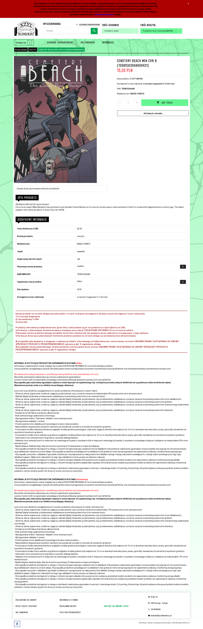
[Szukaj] (94, 31)
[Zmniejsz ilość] (119, 102)
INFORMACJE (108, 42)
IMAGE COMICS (137, 94)
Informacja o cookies (146, 623)
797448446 (155, 609)
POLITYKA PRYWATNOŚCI (70, 612)
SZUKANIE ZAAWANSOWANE (60, 42)
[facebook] (17, 624)
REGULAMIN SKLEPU (68, 606)
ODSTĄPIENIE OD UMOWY (26, 599)
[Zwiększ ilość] (137, 102)
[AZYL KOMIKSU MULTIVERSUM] (26, 28)
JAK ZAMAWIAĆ (87, 42)
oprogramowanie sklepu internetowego (168, 623)
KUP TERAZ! (167, 102)
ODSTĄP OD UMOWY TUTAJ (116, 606)
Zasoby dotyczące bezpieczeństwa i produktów (38, 188)
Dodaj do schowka (153, 113)
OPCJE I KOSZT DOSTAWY (26, 606)
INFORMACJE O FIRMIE (69, 599)
